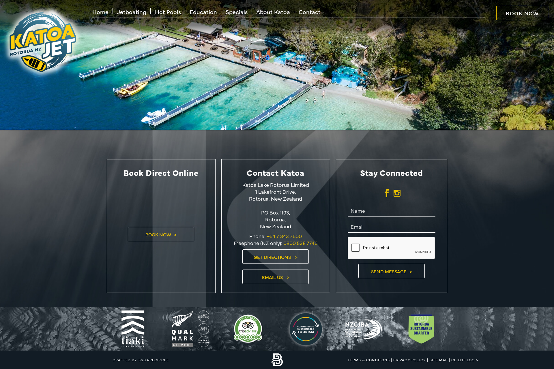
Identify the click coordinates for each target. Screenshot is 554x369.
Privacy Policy (409, 359)
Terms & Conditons (369, 359)
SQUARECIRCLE (153, 359)
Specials (237, 12)
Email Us (273, 277)
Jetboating (131, 12)
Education (203, 12)
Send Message (389, 271)
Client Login (465, 359)
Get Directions (273, 257)
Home (100, 12)
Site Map (439, 359)
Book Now (522, 13)
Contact (310, 12)
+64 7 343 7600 (283, 236)
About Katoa (273, 12)
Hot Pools (168, 12)
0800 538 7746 (300, 242)
